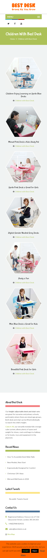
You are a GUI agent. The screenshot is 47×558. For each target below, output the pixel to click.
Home (12, 39)
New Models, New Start (16, 462)
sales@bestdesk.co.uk (17, 529)
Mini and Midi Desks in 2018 (18, 479)
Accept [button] (25, 551)
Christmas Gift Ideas (15, 473)
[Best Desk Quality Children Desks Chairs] (23, 7)
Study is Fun (23, 278)
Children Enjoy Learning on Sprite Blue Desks (23, 95)
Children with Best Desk (24, 100)
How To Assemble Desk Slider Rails (21, 457)
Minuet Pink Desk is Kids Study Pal (23, 142)
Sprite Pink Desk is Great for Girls (23, 187)
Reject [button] (35, 551)
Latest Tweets (12, 489)
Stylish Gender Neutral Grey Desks (23, 233)
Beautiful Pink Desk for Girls (23, 369)
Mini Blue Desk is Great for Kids (23, 324)
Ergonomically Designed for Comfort (21, 468)
